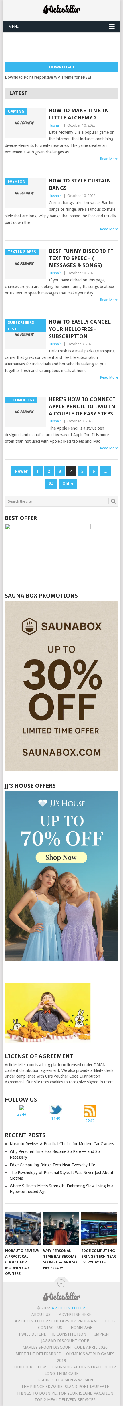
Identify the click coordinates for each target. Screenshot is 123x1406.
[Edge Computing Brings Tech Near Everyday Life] (99, 1229)
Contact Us (50, 1327)
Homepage (81, 1327)
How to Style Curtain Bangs (80, 184)
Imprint (102, 1334)
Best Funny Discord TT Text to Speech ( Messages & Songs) (81, 258)
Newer (21, 471)
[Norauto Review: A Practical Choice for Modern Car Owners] (23, 1229)
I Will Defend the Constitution (52, 1334)
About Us (41, 1314)
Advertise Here (75, 1314)
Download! (61, 67)
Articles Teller (68, 1308)
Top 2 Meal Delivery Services (65, 1399)
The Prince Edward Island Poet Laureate (65, 1386)
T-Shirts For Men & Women (65, 1380)
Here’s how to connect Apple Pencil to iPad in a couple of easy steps (82, 406)
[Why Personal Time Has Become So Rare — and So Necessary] (61, 1229)
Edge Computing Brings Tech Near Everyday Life (52, 1165)
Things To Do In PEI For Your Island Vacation (65, 1393)
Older (68, 483)
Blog (110, 1321)
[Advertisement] (64, 47)
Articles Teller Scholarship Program (56, 1321)
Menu (13, 26)
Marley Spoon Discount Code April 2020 (65, 1347)
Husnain (55, 125)
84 (51, 483)
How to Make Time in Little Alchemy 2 (79, 114)
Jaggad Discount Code (65, 1340)
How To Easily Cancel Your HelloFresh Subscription (80, 329)
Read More (109, 159)
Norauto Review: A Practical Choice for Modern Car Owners (62, 1143)
